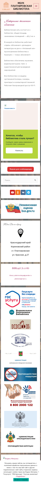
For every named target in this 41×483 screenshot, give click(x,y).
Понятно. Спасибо (21, 480)
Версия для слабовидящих (20, 169)
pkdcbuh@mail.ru (20, 279)
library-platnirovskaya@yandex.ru (20, 275)
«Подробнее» (20, 476)
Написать (19, 150)
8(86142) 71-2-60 (20, 268)
